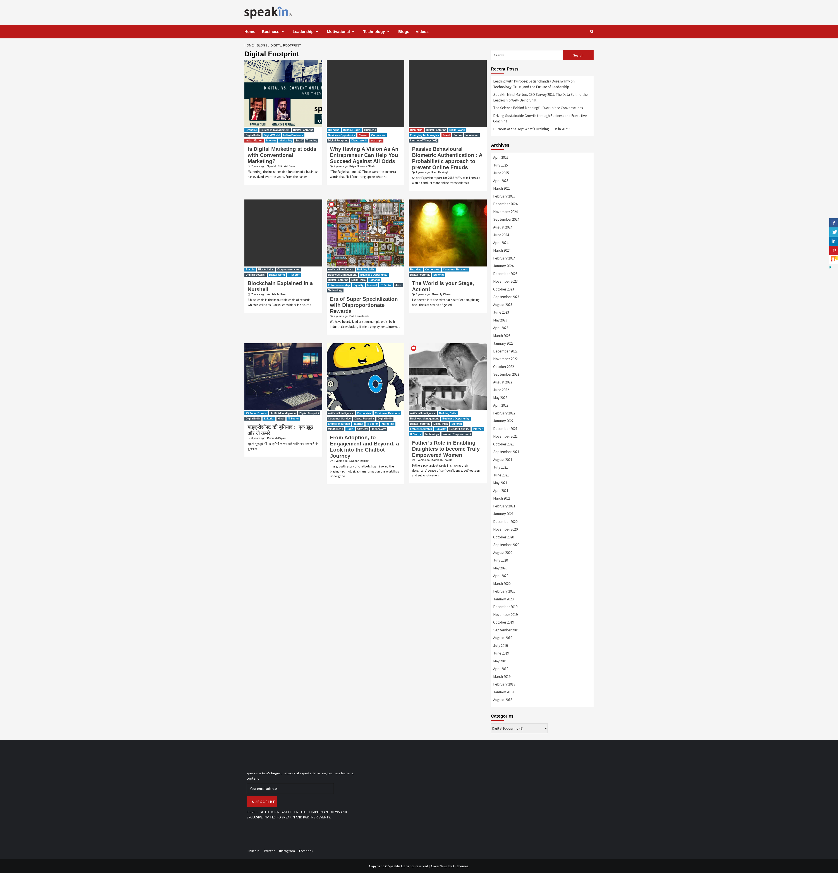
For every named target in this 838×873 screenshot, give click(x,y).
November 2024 (505, 211)
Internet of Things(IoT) (423, 140)
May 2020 (500, 568)
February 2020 (504, 591)
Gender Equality (459, 429)
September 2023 (506, 296)
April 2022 (500, 405)
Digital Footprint (303, 130)
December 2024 (505, 203)
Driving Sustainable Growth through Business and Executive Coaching (540, 118)
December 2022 (505, 351)
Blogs (403, 31)
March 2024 (501, 250)
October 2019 (503, 622)
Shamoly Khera (441, 294)
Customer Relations (455, 269)
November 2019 (505, 614)
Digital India (253, 135)
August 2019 (502, 637)
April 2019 (500, 668)
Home (249, 31)
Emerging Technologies (424, 135)
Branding (251, 130)
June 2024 (501, 234)
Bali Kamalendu (359, 316)
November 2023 (505, 281)
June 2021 (501, 475)
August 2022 (502, 382)
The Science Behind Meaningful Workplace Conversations (538, 107)
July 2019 (500, 645)
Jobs (398, 285)
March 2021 (501, 498)
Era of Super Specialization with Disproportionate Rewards (364, 305)
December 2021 (505, 428)
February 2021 (504, 506)
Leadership (303, 31)
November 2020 (505, 529)
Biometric (416, 130)
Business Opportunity (341, 135)
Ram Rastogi (439, 172)
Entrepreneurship (339, 285)
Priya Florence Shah (361, 166)
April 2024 (500, 242)
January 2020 (503, 599)
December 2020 (505, 521)
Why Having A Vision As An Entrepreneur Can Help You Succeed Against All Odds (364, 155)
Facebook (306, 851)
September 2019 (506, 630)
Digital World (272, 135)
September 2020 (506, 544)
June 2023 (501, 312)
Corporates (378, 135)
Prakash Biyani (276, 438)
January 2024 (503, 265)
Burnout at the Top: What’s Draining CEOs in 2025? (531, 129)
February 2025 (504, 196)
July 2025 (500, 165)
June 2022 (501, 389)
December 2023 (505, 273)
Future (458, 135)
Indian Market (254, 140)
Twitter (269, 851)
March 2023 (501, 335)
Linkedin (253, 851)
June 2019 (501, 653)
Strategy (362, 429)
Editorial (374, 280)
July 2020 (500, 560)
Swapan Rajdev (359, 460)
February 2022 (504, 413)
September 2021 (506, 451)
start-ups (376, 140)
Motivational (338, 31)
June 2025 (501, 172)
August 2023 (502, 304)
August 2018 (502, 699)
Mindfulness (335, 429)
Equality (359, 285)
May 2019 (500, 661)
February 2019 (504, 684)
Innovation (471, 135)
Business (270, 31)
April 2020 (500, 575)
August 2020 (502, 552)
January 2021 (503, 513)
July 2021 (500, 467)
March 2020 (501, 583)
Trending (311, 140)
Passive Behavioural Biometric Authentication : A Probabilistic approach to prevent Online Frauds (447, 158)
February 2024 (504, 258)
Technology (374, 31)
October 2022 (503, 366)
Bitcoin (250, 269)
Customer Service (339, 418)
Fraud (446, 135)
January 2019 (503, 692)
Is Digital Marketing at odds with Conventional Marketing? (282, 155)
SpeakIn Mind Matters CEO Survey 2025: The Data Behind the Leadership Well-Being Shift (540, 97)
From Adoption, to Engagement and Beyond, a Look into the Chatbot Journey (364, 447)
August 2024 (502, 227)
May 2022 (500, 397)
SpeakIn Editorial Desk (281, 166)
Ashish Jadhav (276, 294)
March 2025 (501, 188)
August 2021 (502, 459)
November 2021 (505, 436)
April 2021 (500, 490)
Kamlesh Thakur (441, 460)
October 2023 (503, 289)
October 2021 (503, 444)
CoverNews (439, 866)
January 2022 (503, 420)
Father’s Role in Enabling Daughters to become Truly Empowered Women (446, 449)
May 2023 (500, 320)
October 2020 (503, 537)
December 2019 (505, 606)
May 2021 (500, 482)
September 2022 (506, 374)
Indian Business (293, 135)
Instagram (287, 851)
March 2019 (501, 676)
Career (363, 135)
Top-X (299, 140)
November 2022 (505, 358)
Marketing (286, 140)
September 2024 (506, 219)
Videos (422, 31)
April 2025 (500, 180)
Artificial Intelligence (340, 269)
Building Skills (352, 130)
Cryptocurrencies (288, 269)
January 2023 (503, 343)
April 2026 (500, 157)
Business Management (275, 130)
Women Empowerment (457, 434)
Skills (350, 429)
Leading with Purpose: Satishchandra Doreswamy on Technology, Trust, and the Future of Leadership (534, 84)
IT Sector (294, 274)
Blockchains (266, 269)
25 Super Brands (256, 413)
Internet (271, 140)
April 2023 (500, 327)
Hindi (281, 418)
